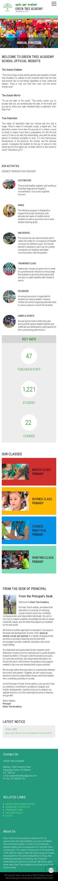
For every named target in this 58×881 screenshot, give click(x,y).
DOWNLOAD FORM (14, 809)
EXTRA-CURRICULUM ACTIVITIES (20, 804)
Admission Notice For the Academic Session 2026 (28, 733)
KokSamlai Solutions (43, 878)
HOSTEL (9, 815)
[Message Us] (51, 870)
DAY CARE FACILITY (14, 812)
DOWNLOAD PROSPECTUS (18, 806)
